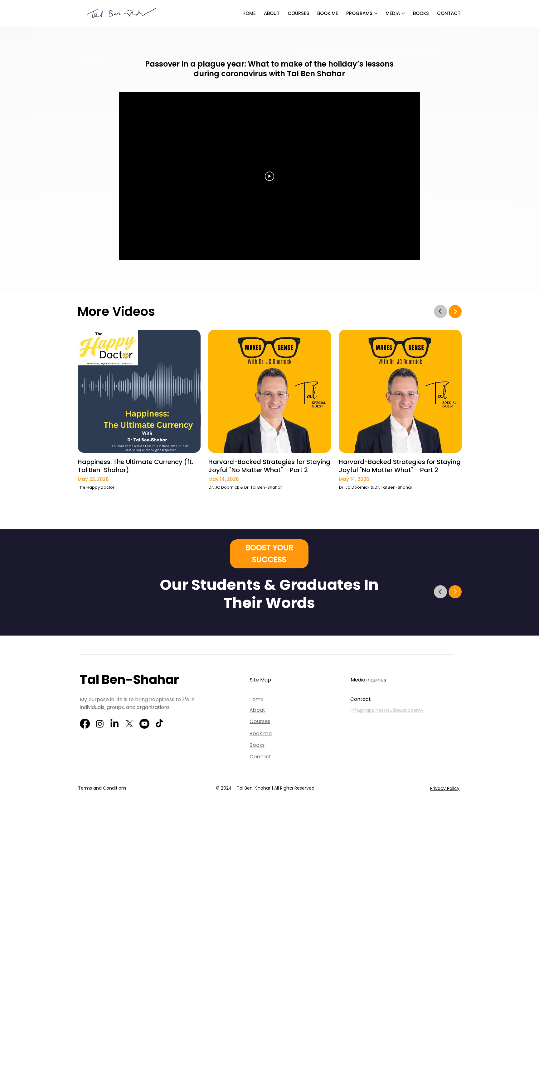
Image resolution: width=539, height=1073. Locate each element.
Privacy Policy (444, 788)
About (257, 710)
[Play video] (269, 176)
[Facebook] (85, 724)
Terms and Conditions (102, 788)
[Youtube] (144, 724)
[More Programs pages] (375, 13)
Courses (260, 721)
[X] (129, 724)
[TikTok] (159, 724)
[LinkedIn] (114, 724)
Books (257, 745)
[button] (269, 553)
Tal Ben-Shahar (129, 679)
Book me (261, 733)
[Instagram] (100, 724)
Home (257, 699)
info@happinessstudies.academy (387, 710)
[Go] (440, 311)
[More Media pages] (403, 13)
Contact (260, 756)
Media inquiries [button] (368, 679)
